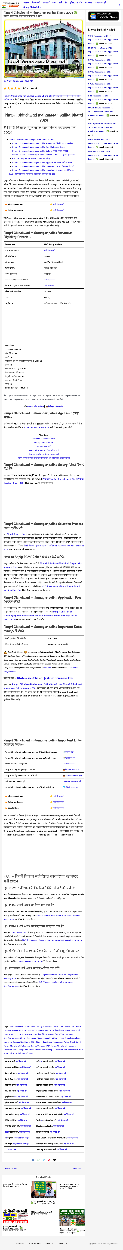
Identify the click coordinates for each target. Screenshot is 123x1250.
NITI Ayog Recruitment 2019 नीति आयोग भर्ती (41, 1213)
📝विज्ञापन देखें (68, 752)
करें (72, 781)
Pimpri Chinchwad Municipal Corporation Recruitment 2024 (56, 1049)
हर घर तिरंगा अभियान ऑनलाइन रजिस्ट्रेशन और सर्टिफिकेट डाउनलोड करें (44, 458)
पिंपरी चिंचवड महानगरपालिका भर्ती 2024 (57, 586)
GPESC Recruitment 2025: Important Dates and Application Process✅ (103, 88)
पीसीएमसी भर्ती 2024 (25, 1053)
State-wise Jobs (28, 678)
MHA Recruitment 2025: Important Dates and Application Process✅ (103, 155)
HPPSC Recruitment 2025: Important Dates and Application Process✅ (103, 64)
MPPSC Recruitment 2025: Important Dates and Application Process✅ (103, 52)
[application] (40, 7)
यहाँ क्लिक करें (58, 204)
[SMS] (54, 1159)
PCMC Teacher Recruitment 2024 (59, 479)
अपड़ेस (72, 769)
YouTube (47, 667)
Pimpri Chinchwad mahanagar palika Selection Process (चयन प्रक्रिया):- (44, 155)
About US (49, 1243)
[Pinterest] (49, 1159)
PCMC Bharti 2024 (16, 534)
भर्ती (15, 1096)
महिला (7, 1132)
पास (41, 1061)
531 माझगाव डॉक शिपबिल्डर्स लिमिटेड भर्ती (44, 454)
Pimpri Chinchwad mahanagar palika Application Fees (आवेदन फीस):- (42, 162)
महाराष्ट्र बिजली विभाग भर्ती (43, 442)
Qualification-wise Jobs (58, 678)
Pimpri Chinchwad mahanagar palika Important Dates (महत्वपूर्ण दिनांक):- (44, 166)
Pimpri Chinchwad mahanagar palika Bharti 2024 (29, 95)
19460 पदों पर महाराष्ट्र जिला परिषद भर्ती (44, 450)
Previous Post (10, 1168)
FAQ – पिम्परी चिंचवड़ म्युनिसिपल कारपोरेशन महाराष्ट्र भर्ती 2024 (32, 174)
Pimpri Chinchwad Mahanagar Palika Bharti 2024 (37, 684)
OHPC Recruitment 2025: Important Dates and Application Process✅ (103, 40)
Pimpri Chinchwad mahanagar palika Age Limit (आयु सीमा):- (38, 147)
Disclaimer (19, 1243)
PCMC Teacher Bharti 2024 (41, 1030)
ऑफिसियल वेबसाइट (72, 787)
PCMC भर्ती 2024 (10, 1053)
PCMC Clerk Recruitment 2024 (67, 940)
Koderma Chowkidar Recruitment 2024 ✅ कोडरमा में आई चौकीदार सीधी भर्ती (14, 1228)
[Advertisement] (44, 326)
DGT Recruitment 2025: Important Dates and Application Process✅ (103, 100)
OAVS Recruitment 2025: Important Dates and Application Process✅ (103, 143)
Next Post (79, 1168)
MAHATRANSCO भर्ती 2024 (43, 439)
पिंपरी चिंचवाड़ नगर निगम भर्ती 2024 (45, 1026)
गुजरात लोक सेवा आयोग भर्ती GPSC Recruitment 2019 (15, 1185)
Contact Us (62, 1243)
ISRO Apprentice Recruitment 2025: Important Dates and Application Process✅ (102, 127)
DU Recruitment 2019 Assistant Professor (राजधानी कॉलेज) (69, 1186)
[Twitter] (44, 1159)
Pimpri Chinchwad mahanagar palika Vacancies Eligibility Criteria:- (42, 143)
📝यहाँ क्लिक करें (69, 758)
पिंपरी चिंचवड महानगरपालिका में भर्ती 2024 (40, 545)
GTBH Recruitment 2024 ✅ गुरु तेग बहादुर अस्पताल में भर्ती (43, 1202)
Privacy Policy (35, 1243)
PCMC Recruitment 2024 (36, 427)
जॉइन (73, 775)
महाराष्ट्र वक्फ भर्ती (43, 446)
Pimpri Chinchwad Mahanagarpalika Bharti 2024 (42, 1038)
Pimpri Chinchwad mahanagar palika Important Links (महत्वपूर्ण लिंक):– (43, 170)
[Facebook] (33, 1159)
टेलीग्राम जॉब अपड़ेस (55, 406)
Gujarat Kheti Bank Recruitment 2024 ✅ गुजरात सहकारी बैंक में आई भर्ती (72, 1231)
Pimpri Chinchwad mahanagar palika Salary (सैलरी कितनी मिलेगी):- (40, 151)
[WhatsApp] (38, 1159)
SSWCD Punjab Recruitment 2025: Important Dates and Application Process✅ (101, 112)
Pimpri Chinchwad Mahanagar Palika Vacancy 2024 (27, 1046)
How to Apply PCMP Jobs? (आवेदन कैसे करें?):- (31, 158)
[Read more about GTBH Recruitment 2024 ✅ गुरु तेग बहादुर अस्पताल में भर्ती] (44, 1189)
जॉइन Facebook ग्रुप (21, 1143)
